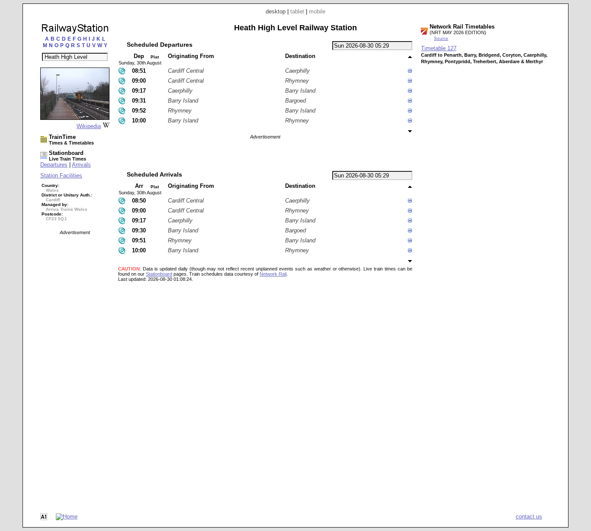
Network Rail (273, 274)
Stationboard (159, 274)
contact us (529, 516)
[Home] (66, 516)
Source (441, 38)
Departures (53, 164)
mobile (317, 11)
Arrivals (81, 164)
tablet (297, 11)
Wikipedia (89, 126)
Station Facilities (61, 175)
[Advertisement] (74, 365)
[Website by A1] (43, 518)
